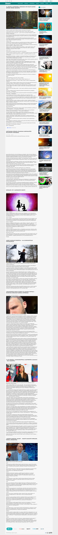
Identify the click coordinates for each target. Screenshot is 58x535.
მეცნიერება (35, 27)
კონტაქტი (42, 1)
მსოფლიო (42, 3)
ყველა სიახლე (20, 3)
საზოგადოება (32, 3)
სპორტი (46, 3)
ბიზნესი (37, 3)
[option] (15, 529)
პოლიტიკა (26, 3)
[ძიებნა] (45, 1)
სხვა (51, 3)
